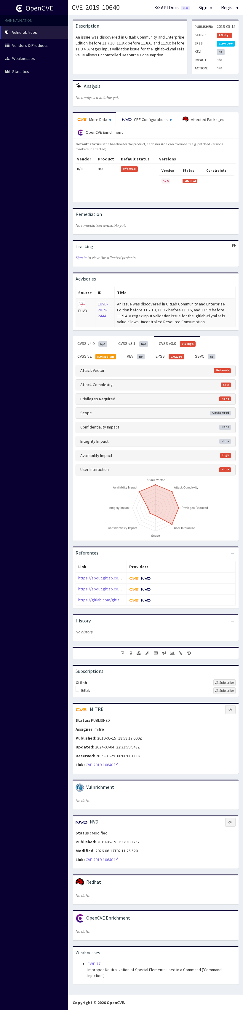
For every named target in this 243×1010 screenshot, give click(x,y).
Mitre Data (98, 119)
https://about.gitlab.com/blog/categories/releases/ (124, 589)
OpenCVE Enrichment (104, 132)
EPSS (169, 356)
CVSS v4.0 (91, 343)
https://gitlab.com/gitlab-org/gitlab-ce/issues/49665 (125, 600)
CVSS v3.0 (176, 343)
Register (230, 7)
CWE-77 (93, 963)
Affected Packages (207, 119)
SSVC (204, 356)
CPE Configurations (151, 119)
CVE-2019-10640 (96, 7)
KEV (135, 356)
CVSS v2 (95, 356)
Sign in (205, 7)
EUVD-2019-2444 (103, 309)
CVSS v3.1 (132, 343)
